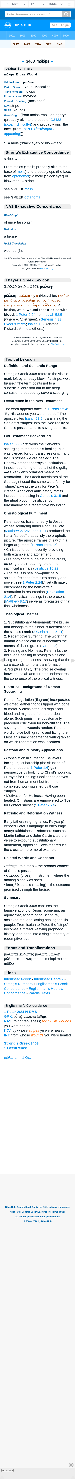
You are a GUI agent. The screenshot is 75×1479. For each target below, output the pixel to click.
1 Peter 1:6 (39, 768)
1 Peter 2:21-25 (44, 545)
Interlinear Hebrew (48, 979)
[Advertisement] (38, 1149)
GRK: (8, 1016)
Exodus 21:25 (15, 324)
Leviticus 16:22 (46, 568)
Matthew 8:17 (16, 601)
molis (21, 172)
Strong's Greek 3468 (21, 1043)
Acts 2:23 (48, 646)
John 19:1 (39, 531)
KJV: (7, 1030)
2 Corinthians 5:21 (47, 632)
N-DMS (31, 1012)
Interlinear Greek (17, 979)
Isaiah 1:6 (36, 324)
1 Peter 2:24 (25, 315)
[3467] (5, 669)
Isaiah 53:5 (53, 315)
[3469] (70, 669)
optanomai (20, 176)
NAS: (8, 1021)
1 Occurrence (15, 1048)
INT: (7, 1035)
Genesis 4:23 (51, 319)
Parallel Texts (39, 993)
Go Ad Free (7, 1470)
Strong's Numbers (18, 984)
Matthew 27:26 (17, 531)
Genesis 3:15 (50, 496)
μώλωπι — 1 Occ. (18, 1058)
